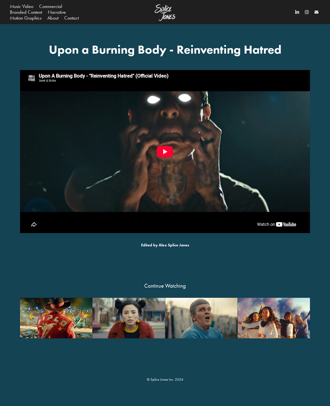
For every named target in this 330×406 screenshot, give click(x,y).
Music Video (21, 6)
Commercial (50, 6)
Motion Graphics (26, 18)
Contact (71, 18)
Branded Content (26, 12)
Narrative (57, 12)
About (52, 18)
